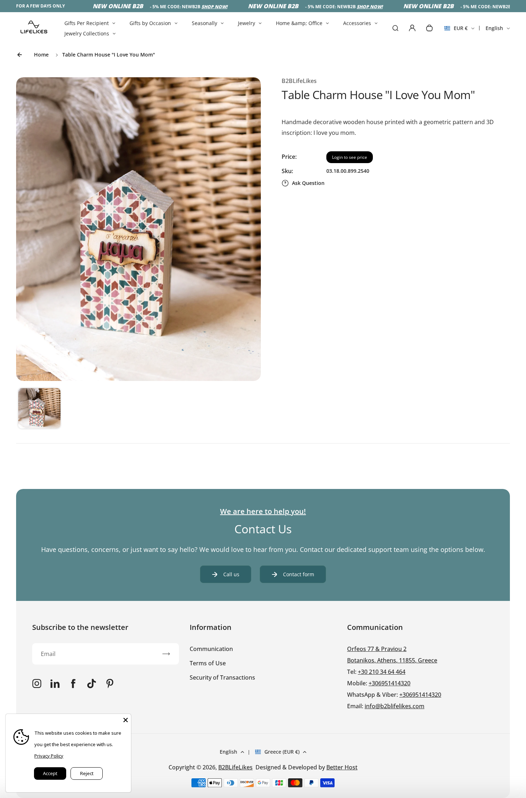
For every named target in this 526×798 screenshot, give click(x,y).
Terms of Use (208, 663)
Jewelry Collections (86, 33)
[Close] (125, 719)
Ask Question (308, 183)
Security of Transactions (222, 677)
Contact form (298, 574)
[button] (39, 409)
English (494, 28)
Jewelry (246, 23)
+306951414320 (389, 683)
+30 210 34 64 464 (381, 672)
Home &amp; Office (299, 23)
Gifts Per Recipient (86, 23)
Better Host (341, 767)
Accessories (357, 23)
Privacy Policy (48, 756)
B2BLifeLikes (235, 767)
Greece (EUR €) (281, 751)
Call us (231, 574)
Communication (211, 649)
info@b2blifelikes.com (394, 706)
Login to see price (349, 157)
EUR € (456, 30)
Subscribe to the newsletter (80, 627)
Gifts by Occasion (150, 23)
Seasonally (204, 23)
